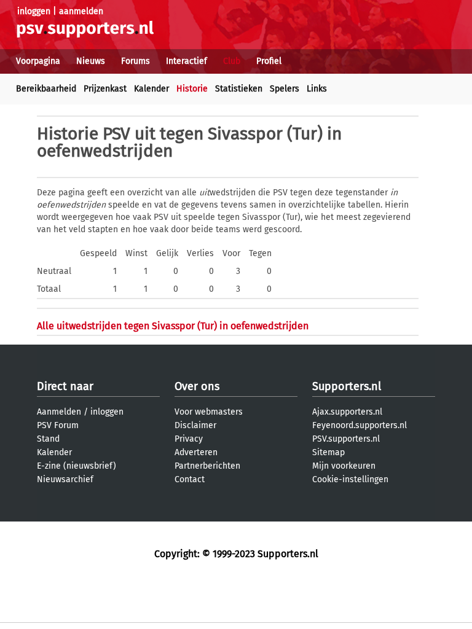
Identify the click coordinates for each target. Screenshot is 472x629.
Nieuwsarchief (65, 479)
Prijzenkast (105, 89)
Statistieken (238, 89)
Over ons (197, 386)
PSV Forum (58, 425)
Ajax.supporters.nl (347, 412)
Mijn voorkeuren (344, 466)
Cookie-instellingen (350, 479)
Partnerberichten (207, 466)
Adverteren (196, 452)
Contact (190, 479)
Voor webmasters (209, 412)
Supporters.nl (346, 386)
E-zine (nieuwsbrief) (76, 466)
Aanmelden (59, 412)
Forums (135, 61)
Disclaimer (195, 425)
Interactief (186, 61)
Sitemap (328, 452)
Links (317, 89)
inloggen (33, 11)
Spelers (284, 89)
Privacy (189, 439)
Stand (48, 439)
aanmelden (81, 11)
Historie (192, 89)
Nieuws (90, 61)
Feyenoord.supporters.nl (359, 425)
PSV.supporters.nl (346, 439)
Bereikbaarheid (46, 89)
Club (231, 61)
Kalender (151, 89)
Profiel (268, 61)
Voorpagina (38, 61)
